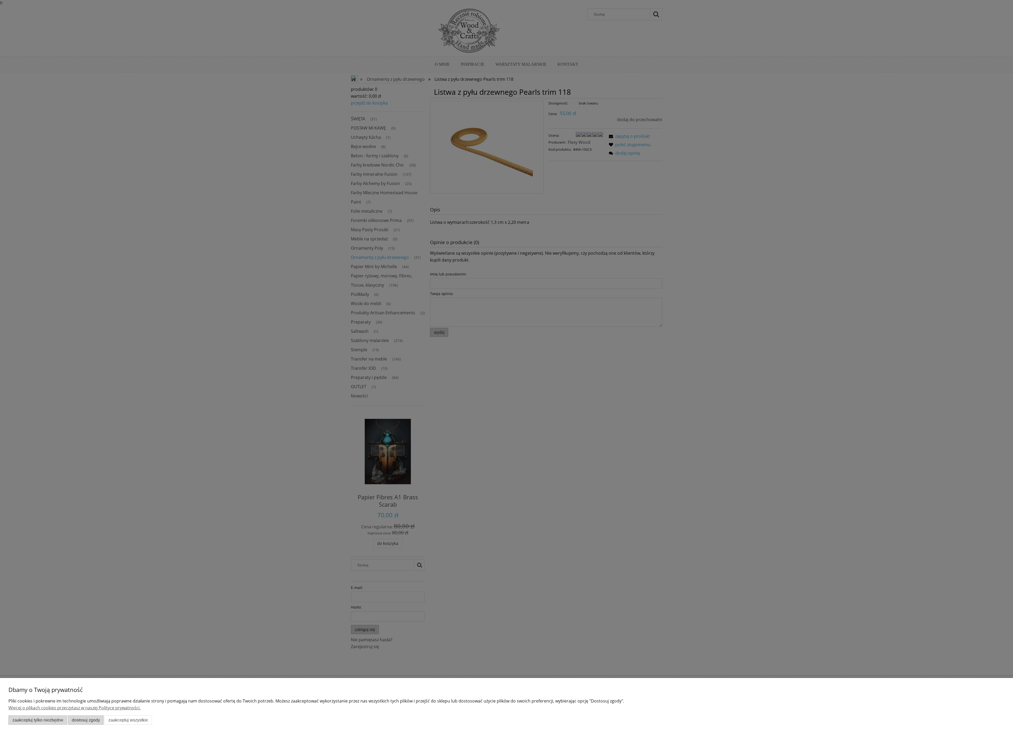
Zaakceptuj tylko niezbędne (37, 720)
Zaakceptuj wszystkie (128, 720)
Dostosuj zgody (86, 720)
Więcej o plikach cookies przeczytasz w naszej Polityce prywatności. (74, 708)
